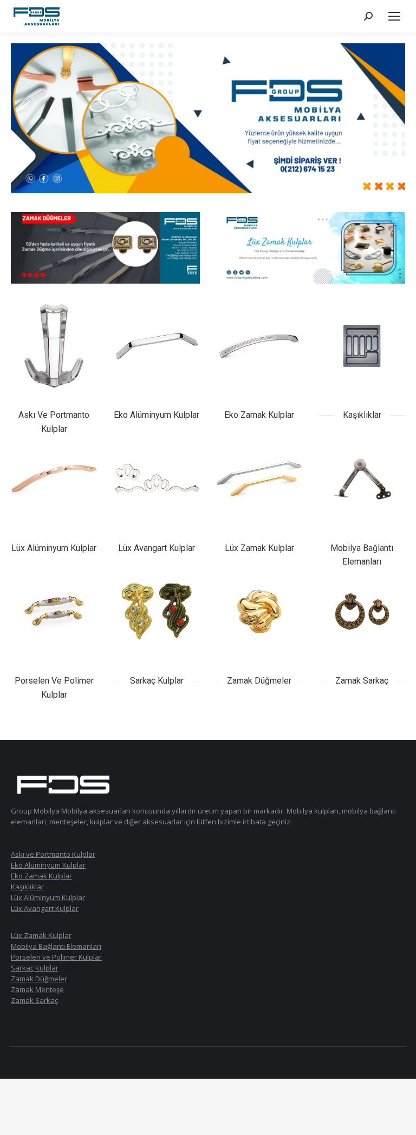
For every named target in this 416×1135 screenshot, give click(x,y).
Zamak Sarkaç (34, 1000)
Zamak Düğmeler (39, 978)
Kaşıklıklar (27, 886)
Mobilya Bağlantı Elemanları (56, 946)
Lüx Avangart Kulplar (45, 908)
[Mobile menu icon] (394, 16)
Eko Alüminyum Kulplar (48, 865)
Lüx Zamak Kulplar (41, 935)
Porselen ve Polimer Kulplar (56, 957)
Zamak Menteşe (37, 989)
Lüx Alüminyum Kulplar (48, 897)
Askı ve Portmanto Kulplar (53, 854)
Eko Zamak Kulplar (41, 876)
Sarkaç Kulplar (34, 968)
